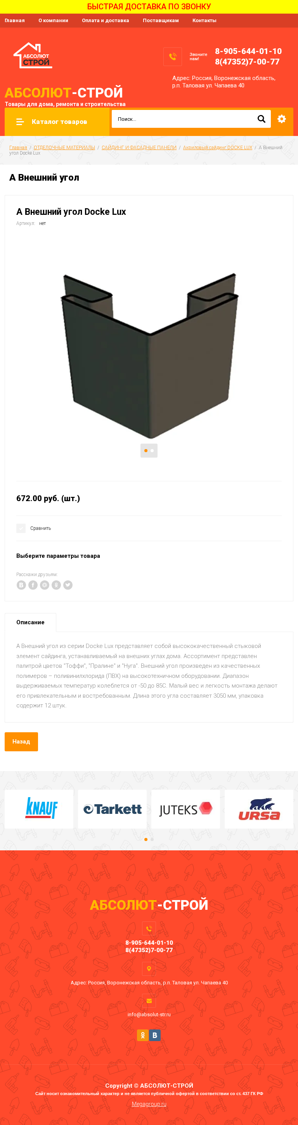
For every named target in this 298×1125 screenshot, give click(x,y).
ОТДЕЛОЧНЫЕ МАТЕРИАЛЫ (64, 147)
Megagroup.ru (149, 1104)
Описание (30, 622)
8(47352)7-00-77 (247, 61)
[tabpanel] (149, 352)
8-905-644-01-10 (248, 51)
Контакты (204, 20)
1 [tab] (145, 450)
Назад (21, 741)
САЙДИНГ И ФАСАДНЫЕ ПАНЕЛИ (139, 147)
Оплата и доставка (105, 20)
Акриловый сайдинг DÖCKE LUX (217, 147)
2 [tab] (152, 450)
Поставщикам (161, 20)
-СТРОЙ (64, 93)
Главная (15, 20)
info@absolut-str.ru (149, 1014)
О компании (53, 20)
